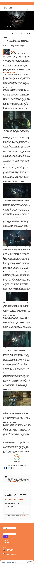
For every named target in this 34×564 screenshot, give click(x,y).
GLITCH (28, 9)
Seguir (6, 536)
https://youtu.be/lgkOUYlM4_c (9, 72)
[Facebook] (7, 542)
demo (5, 56)
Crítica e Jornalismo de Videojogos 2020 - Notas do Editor (11, 554)
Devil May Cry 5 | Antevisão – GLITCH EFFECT (15, 499)
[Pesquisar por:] (9, 528)
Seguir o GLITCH (7, 531)
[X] (4, 542)
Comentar (25, 512)
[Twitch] (9, 542)
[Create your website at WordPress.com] (17, 1)
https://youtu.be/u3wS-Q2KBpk (9, 439)
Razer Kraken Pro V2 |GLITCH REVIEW (27, 488)
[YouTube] (5, 542)
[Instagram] (10, 542)
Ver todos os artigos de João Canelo (14, 481)
